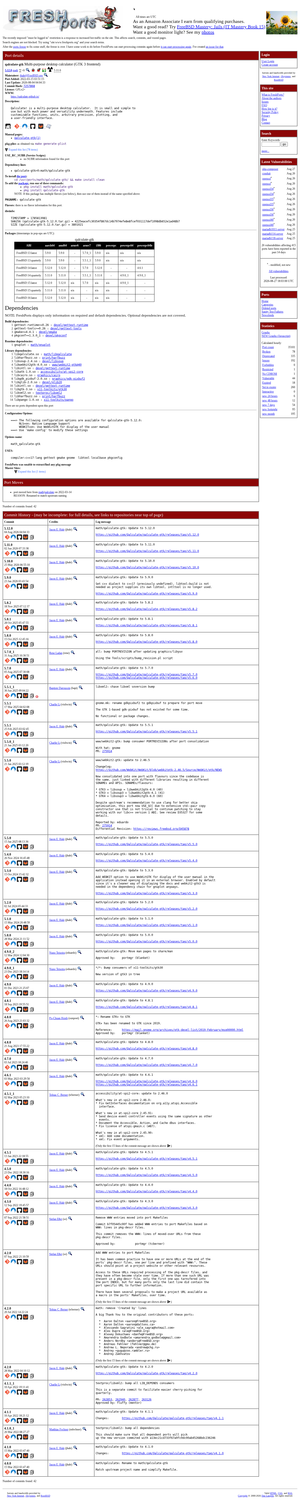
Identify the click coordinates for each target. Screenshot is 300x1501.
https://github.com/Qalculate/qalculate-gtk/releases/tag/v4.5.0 (146, 1175)
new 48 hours (270, 400)
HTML (273, 1493)
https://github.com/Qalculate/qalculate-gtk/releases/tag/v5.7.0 (146, 674)
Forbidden (268, 365)
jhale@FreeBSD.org (31, 75)
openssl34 (268, 189)
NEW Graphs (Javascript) (276, 336)
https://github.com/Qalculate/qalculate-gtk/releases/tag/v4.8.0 (146, 1048)
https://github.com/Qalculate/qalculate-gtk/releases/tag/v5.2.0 (146, 908)
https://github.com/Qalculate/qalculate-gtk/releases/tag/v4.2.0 (146, 1373)
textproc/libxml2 (49, 392)
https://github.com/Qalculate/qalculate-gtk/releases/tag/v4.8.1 (146, 1007)
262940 (120, 1399)
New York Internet (270, 76)
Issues (265, 101)
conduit (266, 173)
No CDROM (269, 373)
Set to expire (269, 387)
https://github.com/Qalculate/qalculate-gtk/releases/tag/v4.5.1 (146, 1158)
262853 (107, 1399)
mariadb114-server (272, 233)
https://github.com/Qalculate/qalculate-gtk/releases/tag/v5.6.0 (146, 677)
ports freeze (19, 46)
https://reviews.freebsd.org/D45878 (161, 828)
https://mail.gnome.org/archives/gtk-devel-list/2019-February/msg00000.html (182, 1030)
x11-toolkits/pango (58, 399)
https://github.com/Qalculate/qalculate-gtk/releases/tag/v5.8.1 (146, 625)
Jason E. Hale (56, 529)
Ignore (266, 360)
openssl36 (268, 209)
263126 (146, 1399)
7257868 (29, 86)
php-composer (270, 169)
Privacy (266, 115)
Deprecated (268, 356)
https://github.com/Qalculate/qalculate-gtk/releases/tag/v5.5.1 (146, 731)
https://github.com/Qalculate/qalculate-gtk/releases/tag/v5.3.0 (146, 893)
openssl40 (268, 219)
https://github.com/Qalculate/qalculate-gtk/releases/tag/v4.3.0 (146, 1207)
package (23, 183)
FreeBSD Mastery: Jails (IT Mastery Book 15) (221, 26)
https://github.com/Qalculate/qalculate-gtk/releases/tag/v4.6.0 (146, 1081)
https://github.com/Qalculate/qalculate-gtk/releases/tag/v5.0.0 (146, 941)
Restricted (267, 369)
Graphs (266, 332)
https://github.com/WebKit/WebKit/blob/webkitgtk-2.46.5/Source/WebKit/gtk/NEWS (159, 770)
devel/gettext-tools (66, 328)
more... (265, 151)
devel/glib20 (52, 382)
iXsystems (286, 76)
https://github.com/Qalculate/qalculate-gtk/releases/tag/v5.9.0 (146, 593)
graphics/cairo (48, 375)
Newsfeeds (268, 315)
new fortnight (269, 409)
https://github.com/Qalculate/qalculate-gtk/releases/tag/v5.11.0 (147, 551)
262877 (133, 1399)
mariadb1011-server (273, 229)
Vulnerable (268, 378)
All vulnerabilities (279, 271)
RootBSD (278, 80)
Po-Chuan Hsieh (58, 1018)
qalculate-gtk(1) (27, 138)
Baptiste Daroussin (59, 688)
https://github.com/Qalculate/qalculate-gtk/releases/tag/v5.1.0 (146, 925)
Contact (266, 122)
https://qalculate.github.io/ (25, 96)
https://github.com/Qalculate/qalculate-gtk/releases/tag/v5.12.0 (147, 534)
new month (268, 413)
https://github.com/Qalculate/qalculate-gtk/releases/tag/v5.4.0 (146, 860)
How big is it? (269, 108)
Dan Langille (268, 1495)
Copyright (243, 1495)
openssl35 (268, 199)
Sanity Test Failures (272, 311)
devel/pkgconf (56, 335)
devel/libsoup (53, 361)
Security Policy (270, 112)
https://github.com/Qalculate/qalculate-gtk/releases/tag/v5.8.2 (146, 609)
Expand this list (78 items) (23, 149)
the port (21, 176)
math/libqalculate (58, 354)
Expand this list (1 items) (32, 471)
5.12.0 (8, 70)
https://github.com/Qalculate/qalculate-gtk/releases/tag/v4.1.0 (173, 1453)
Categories (267, 304)
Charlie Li (54, 704)
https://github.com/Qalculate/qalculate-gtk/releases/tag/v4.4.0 (146, 1191)
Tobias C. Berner (58, 1095)
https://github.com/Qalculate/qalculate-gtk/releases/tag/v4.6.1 (146, 1084)
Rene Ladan (55, 653)
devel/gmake (48, 332)
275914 (107, 751)
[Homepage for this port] (8, 127)
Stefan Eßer (55, 1219)
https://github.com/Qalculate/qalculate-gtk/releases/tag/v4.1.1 (173, 1418)
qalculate (49, 492)
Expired (266, 382)
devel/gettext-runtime (71, 325)
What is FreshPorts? (273, 94)
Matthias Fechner (58, 1429)
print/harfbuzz (53, 357)
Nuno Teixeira (57, 952)
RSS (290, 1493)
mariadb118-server (272, 238)
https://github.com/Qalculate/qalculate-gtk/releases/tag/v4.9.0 (146, 990)
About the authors (271, 98)
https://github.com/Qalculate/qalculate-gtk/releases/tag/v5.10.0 (147, 567)
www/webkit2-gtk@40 (67, 364)
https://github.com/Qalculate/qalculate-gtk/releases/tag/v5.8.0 (146, 641)
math (15, 70)
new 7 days (268, 405)
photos (208, 32)
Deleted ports (269, 308)
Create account (270, 64)
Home (265, 301)
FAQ (264, 105)
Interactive (268, 391)
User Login (268, 61)
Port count (268, 347)
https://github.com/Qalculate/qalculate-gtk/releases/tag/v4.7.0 (146, 1065)
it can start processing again (176, 46)
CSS (280, 1493)
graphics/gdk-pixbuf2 (68, 378)
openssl (266, 178)
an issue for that (214, 46)
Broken (266, 351)
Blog (264, 119)
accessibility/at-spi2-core (62, 371)
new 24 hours (270, 396)
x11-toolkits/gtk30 (52, 389)
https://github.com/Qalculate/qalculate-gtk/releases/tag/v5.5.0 (146, 844)
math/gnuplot (40, 344)
